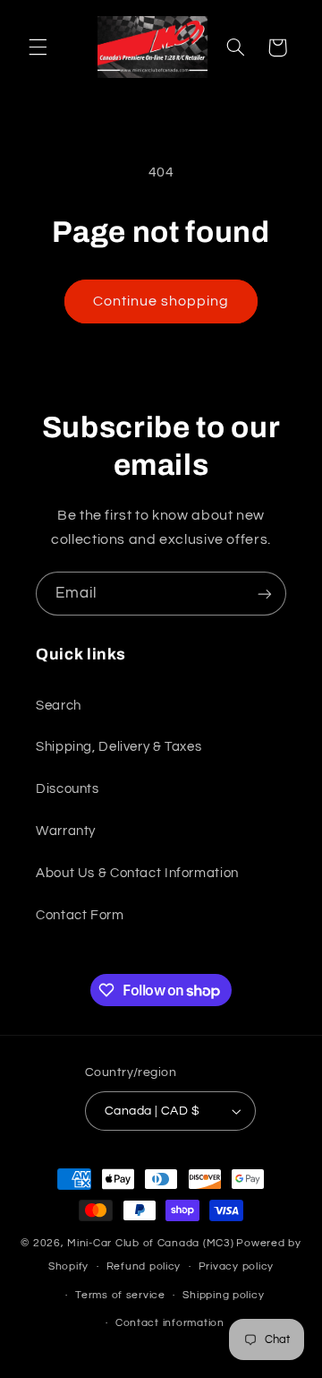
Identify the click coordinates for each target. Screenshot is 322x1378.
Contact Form (80, 915)
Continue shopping (161, 301)
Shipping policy (223, 1295)
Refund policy (144, 1266)
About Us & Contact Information (137, 873)
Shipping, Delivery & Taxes (118, 747)
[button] (37, 47)
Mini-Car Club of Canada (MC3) (150, 1243)
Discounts (67, 789)
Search (58, 705)
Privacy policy (236, 1266)
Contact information (170, 1323)
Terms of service (120, 1295)
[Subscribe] (264, 594)
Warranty (66, 831)
